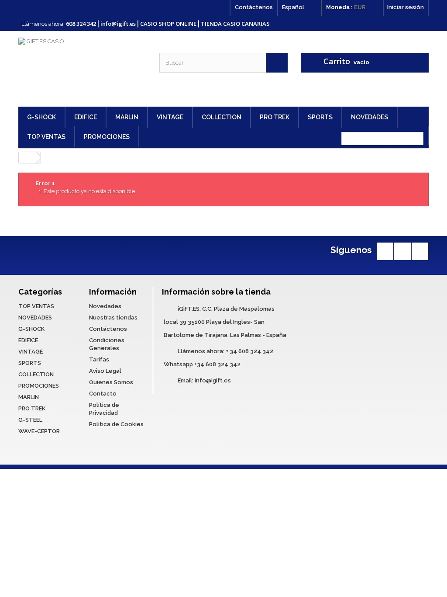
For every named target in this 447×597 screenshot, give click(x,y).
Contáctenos (254, 7)
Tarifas (99, 359)
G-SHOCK (41, 117)
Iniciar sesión (405, 7)
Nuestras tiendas (113, 317)
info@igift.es (213, 380)
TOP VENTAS (46, 136)
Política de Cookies (116, 424)
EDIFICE (85, 117)
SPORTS (320, 117)
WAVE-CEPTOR (39, 431)
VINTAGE (170, 117)
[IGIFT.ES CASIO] (82, 69)
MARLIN (126, 117)
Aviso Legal (105, 371)
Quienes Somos (111, 382)
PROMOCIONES (107, 136)
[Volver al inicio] (27, 157)
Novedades (105, 306)
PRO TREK (274, 117)
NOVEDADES (369, 117)
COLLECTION (221, 117)
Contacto (103, 393)
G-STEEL (30, 420)
